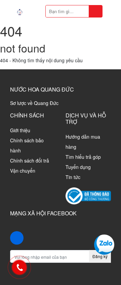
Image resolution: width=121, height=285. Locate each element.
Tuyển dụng (78, 167)
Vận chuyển (22, 170)
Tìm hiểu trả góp (83, 156)
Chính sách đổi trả (29, 160)
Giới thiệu (20, 130)
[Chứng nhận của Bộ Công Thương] (88, 195)
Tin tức (73, 177)
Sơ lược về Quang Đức (34, 103)
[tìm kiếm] (95, 11)
